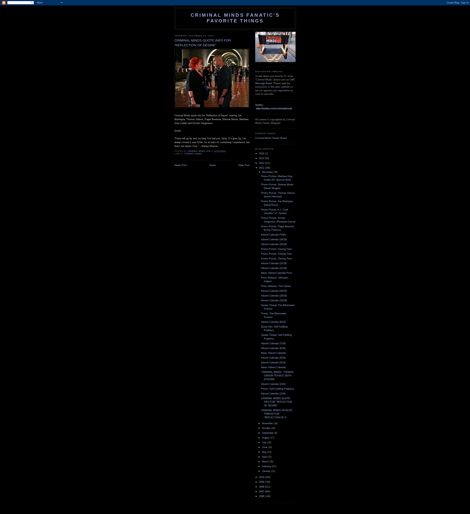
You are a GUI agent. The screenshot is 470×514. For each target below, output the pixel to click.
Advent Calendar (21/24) (274, 268)
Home (212, 165)
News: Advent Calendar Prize (276, 273)
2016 (262, 153)
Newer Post (180, 165)
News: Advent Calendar (273, 353)
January (266, 471)
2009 (262, 482)
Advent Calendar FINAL (273, 234)
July (264, 442)
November (268, 423)
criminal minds (193, 154)
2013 (262, 158)
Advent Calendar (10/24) (274, 300)
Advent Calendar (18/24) (274, 295)
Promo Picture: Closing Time (276, 249)
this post (275, 86)
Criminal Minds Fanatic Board (271, 138)
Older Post (244, 165)
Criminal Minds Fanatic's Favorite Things (235, 18)
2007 (262, 491)
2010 (262, 477)
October (266, 428)
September (268, 433)
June (265, 447)
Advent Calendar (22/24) (274, 263)
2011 (262, 167)
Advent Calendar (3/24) (273, 362)
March (265, 461)
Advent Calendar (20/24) (274, 291)
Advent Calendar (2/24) (273, 384)
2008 (262, 486)
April (264, 456)
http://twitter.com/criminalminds (274, 108)
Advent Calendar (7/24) (273, 343)
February (267, 466)
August (266, 437)
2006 (262, 496)
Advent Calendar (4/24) (273, 357)
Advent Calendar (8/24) (273, 322)
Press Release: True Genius (276, 286)
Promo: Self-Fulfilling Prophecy (277, 388)
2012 (262, 163)
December (268, 172)
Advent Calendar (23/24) (274, 244)
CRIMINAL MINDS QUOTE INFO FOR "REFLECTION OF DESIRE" (276, 402)
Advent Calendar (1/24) (273, 393)
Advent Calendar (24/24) (274, 239)
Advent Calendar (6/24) (273, 348)
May (264, 452)
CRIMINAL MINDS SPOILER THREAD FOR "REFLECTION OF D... (276, 414)
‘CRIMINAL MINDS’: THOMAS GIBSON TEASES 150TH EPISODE (277, 376)
